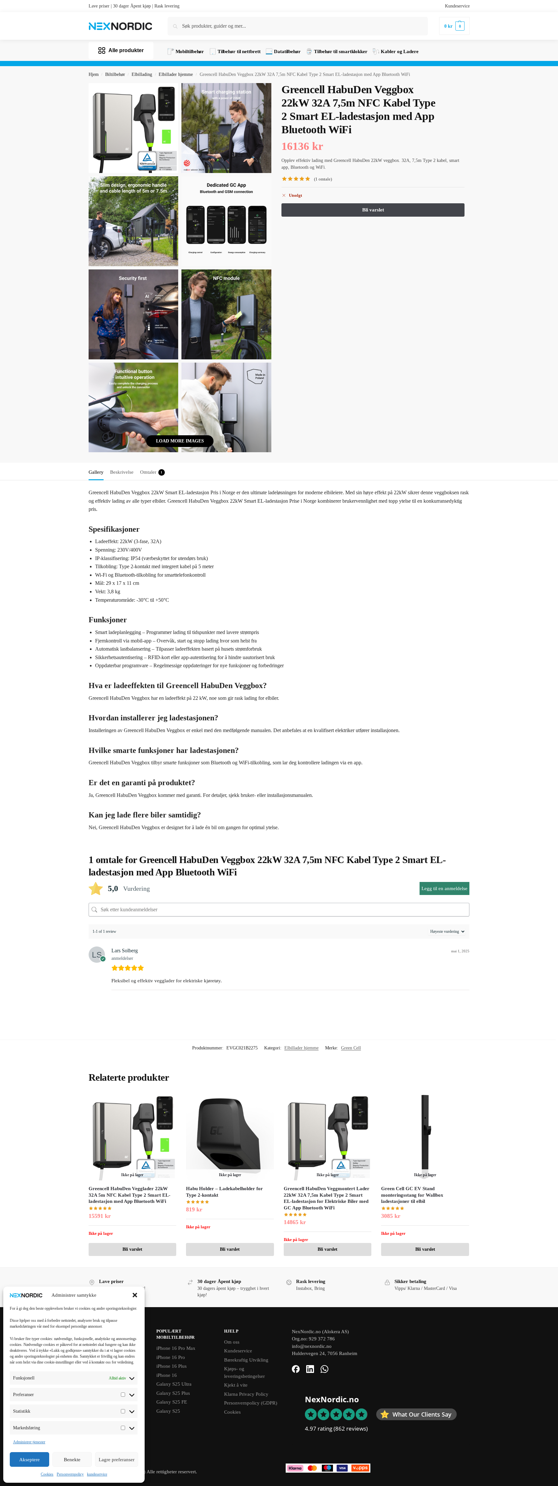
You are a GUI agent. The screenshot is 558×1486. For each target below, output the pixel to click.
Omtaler (151, 472)
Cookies (47, 1474)
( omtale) (323, 179)
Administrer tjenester (29, 1442)
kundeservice (97, 1474)
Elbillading (142, 74)
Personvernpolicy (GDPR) (250, 1403)
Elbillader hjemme (176, 74)
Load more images (180, 441)
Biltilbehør (115, 74)
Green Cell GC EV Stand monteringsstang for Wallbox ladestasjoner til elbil (412, 1195)
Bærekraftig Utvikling (246, 1360)
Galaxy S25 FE (171, 1402)
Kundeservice (457, 6)
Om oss (231, 1342)
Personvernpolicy (70, 1474)
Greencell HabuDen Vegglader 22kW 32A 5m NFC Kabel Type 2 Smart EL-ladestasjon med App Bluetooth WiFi (129, 1195)
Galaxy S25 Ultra (174, 1384)
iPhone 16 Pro (170, 1357)
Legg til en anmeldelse (444, 888)
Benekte (72, 1459)
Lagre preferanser (117, 1459)
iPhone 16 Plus (171, 1366)
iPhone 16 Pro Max (175, 1348)
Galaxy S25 (168, 1411)
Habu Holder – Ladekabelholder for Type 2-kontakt (224, 1192)
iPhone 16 (166, 1375)
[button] (135, 1295)
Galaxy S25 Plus (173, 1393)
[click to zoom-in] (134, 128)
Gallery (96, 472)
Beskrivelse (122, 472)
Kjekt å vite (236, 1385)
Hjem (94, 74)
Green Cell (351, 1048)
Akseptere (29, 1459)
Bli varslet (132, 1249)
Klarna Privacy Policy (246, 1394)
